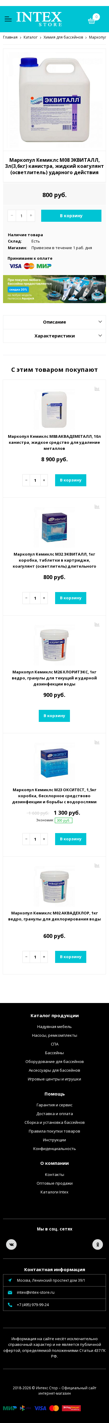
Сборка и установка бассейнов (55, 1122)
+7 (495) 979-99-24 (33, 1304)
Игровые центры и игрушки (54, 1079)
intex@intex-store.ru (35, 1292)
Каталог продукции (55, 1015)
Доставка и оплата (54, 1113)
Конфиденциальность (54, 1148)
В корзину (71, 215)
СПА (54, 1044)
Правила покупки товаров (54, 1131)
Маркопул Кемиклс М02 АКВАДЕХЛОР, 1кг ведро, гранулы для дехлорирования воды (54, 916)
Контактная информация (54, 1269)
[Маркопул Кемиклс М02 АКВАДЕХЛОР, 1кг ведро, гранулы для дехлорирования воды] (54, 884)
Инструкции (54, 1139)
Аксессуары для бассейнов (54, 1070)
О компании (54, 1163)
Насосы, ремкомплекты (54, 1035)
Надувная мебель (54, 1026)
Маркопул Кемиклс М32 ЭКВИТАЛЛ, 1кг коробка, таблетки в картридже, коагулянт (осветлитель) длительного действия (54, 563)
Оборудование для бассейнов (54, 1061)
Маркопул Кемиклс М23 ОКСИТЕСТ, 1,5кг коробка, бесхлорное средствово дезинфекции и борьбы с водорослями (54, 795)
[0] (91, 22)
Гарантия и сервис (54, 1105)
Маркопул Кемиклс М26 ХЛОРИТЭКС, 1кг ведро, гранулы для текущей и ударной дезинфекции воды (54, 678)
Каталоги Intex (54, 1192)
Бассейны (54, 1052)
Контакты (54, 1174)
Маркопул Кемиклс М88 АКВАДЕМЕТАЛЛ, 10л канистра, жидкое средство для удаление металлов (54, 442)
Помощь (55, 1094)
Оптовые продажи (55, 1183)
